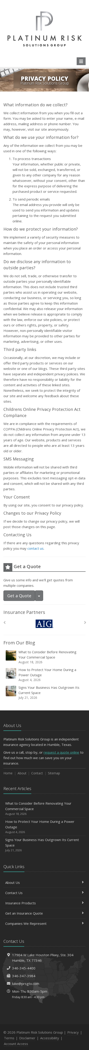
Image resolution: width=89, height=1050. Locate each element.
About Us (12, 882)
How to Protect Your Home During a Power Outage (47, 674)
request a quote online (61, 752)
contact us (35, 548)
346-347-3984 (23, 976)
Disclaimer (27, 1038)
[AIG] (44, 624)
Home (8, 773)
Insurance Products (20, 903)
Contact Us (14, 892)
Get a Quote (19, 595)
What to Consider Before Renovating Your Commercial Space (47, 657)
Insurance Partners (24, 612)
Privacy (73, 1032)
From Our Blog (19, 643)
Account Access (16, 1043)
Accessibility (49, 1038)
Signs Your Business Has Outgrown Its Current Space (48, 692)
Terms (9, 1038)
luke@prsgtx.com (25, 983)
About (22, 773)
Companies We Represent (26, 923)
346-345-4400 (23, 968)
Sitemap (54, 773)
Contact (37, 773)
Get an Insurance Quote (24, 913)
